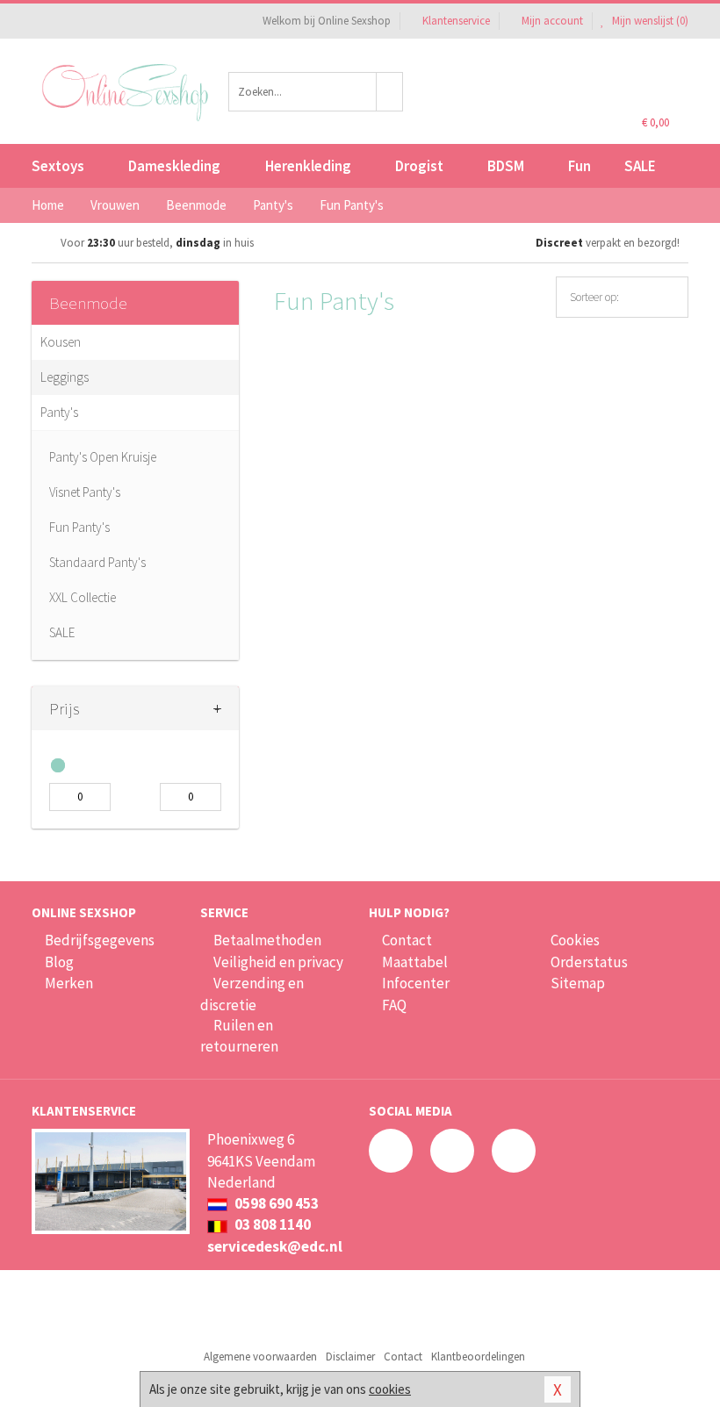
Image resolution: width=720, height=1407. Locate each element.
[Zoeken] (390, 91)
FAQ (394, 1005)
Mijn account (552, 20)
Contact (407, 940)
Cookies (575, 940)
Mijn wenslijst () (648, 20)
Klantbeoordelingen (478, 1356)
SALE (640, 166)
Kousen (60, 342)
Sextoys (58, 166)
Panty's (59, 412)
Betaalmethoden (267, 940)
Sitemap (578, 983)
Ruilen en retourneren (239, 1036)
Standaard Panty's (97, 562)
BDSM (505, 166)
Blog (59, 962)
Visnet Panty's (84, 492)
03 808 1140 (271, 1224)
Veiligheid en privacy (278, 962)
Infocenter (416, 983)
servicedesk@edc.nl (274, 1246)
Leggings (64, 377)
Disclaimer (350, 1356)
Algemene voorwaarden (260, 1356)
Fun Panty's (79, 527)
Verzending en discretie (252, 993)
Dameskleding (174, 166)
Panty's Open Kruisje (102, 457)
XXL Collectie (82, 597)
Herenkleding (308, 166)
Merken (69, 983)
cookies (390, 1389)
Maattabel (415, 962)
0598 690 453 (275, 1203)
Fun (579, 166)
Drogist (419, 166)
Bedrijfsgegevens (100, 940)
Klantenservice (456, 20)
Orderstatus (589, 962)
